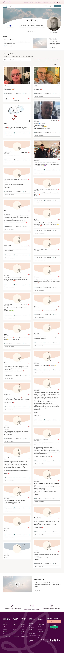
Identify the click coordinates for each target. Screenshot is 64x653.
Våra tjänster (32, 619)
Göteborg (5, 624)
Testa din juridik (32, 635)
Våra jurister (40, 629)
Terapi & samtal (32, 638)
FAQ (54, 2)
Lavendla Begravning (6, 619)
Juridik (31, 2)
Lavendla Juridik (15, 619)
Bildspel (10, 6)
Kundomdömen (41, 624)
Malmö (4, 626)
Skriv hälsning (57, 6)
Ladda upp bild (54, 59)
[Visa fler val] (29, 93)
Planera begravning (31, 626)
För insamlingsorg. (41, 638)
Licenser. (28, 647)
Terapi (35, 2)
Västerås (5, 631)
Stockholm (5, 622)
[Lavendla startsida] (7, 2)
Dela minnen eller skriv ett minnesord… (12, 59)
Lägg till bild (52, 47)
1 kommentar (6, 96)
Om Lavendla (40, 619)
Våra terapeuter (41, 631)
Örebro (4, 634)
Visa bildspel (54, 32)
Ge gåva (50, 6)
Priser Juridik (32, 633)
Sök (59, 2)
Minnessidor (45, 2)
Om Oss (40, 2)
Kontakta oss (40, 622)
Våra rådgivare (41, 626)
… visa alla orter (6, 636)
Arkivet (50, 2)
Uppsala (5, 629)
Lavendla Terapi (23, 619)
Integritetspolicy (23, 647)
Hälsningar (5, 6)
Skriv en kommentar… (39, 96)
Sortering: (52, 64)
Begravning (26, 2)
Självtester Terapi (31, 641)
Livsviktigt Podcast (40, 634)
